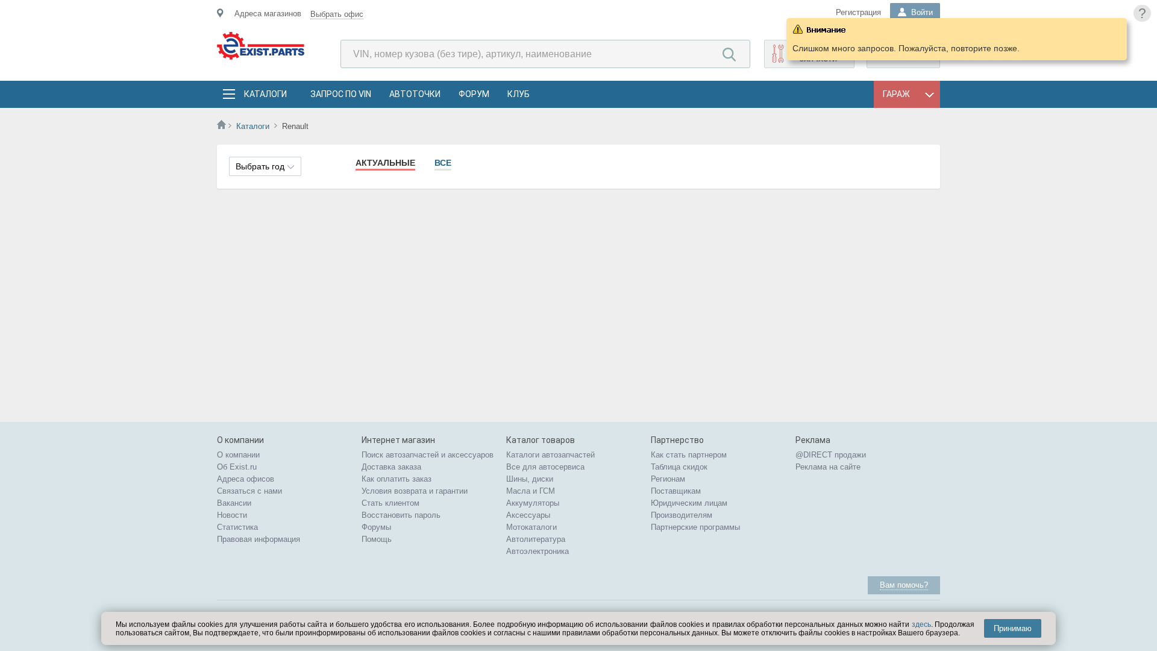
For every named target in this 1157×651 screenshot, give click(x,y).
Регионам (668, 478)
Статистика (237, 527)
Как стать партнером (689, 454)
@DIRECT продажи (830, 454)
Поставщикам (676, 490)
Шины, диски (529, 478)
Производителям (681, 515)
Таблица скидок (679, 466)
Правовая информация (258, 539)
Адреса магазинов (267, 13)
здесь (921, 624)
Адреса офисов (245, 478)
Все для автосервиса (545, 466)
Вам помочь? (904, 585)
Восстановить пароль (401, 515)
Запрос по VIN (340, 94)
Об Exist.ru (237, 466)
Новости (232, 515)
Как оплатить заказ (396, 478)
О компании (238, 454)
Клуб (518, 94)
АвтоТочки (415, 94)
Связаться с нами (249, 490)
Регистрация (858, 12)
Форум (474, 94)
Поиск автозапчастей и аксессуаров (428, 454)
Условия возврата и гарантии (415, 490)
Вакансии (234, 503)
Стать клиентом (390, 503)
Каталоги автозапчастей (550, 454)
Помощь (377, 539)
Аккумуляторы (532, 503)
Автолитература (535, 539)
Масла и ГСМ (530, 490)
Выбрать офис (336, 14)
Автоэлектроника (537, 551)
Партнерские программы (695, 527)
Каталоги (265, 94)
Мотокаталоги (531, 527)
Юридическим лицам (689, 503)
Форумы (376, 527)
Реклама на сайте (828, 466)
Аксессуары (528, 515)
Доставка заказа (391, 466)
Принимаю (1013, 628)
